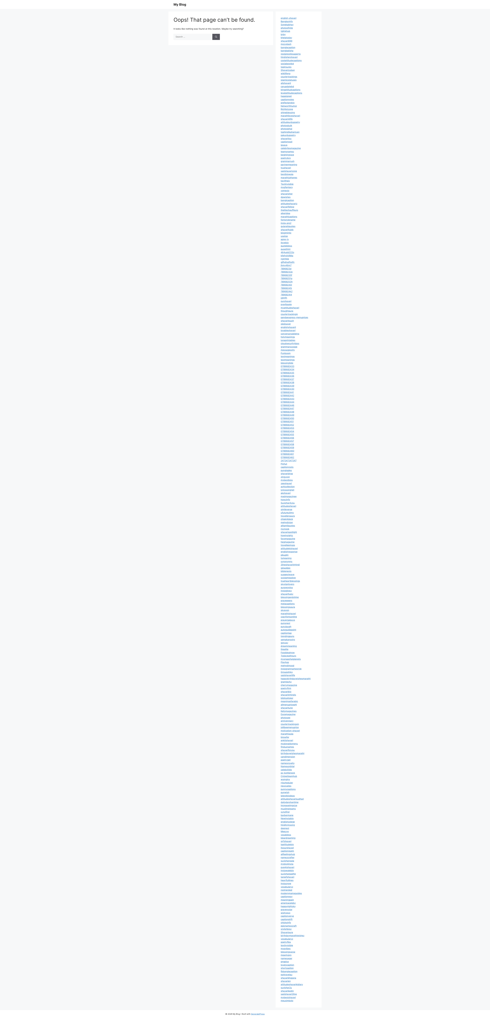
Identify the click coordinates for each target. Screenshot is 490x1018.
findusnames (287, 747)
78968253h (287, 281)
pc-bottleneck (288, 773)
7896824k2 (286, 291)
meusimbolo (287, 1000)
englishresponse (289, 551)
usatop (284, 236)
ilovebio (285, 242)
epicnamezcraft (289, 926)
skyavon (285, 610)
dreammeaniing (289, 646)
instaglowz (286, 590)
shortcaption (287, 968)
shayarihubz (287, 594)
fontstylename (288, 220)
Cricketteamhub (289, 776)
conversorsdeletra (290, 333)
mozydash (286, 44)
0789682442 (287, 395)
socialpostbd (287, 63)
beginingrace (287, 154)
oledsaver (286, 324)
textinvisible (287, 945)
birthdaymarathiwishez (292, 935)
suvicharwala (287, 861)
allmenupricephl (289, 704)
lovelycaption (287, 965)
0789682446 (287, 405)
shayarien (286, 981)
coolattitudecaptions (291, 60)
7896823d (286, 268)
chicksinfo (286, 922)
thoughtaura (287, 311)
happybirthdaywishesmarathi (296, 678)
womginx (285, 779)
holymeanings (288, 337)
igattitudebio (287, 844)
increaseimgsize (289, 805)
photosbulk (286, 125)
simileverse (286, 509)
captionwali (286, 141)
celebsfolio (286, 769)
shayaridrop (287, 473)
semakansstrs (288, 639)
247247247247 (289, 460)
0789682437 (287, 379)
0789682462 (287, 457)
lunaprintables (288, 340)
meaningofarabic (289, 701)
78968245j (286, 288)
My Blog (180, 4)
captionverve (287, 916)
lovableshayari (288, 330)
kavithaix (285, 181)
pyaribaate (286, 304)
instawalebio (287, 870)
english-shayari (288, 18)
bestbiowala (287, 174)
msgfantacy (287, 187)
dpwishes (286, 197)
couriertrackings (289, 76)
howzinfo (285, 499)
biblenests (286, 571)
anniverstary (287, 721)
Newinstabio (287, 818)
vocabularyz (287, 887)
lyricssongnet (287, 490)
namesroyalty (288, 763)
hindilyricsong (288, 825)
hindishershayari (289, 57)
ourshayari (286, 301)
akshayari (286, 493)
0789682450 (287, 418)
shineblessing (288, 112)
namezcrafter (287, 857)
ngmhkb (285, 259)
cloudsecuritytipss (290, 343)
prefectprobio (288, 102)
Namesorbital (288, 766)
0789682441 (287, 392)
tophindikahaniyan (290, 132)
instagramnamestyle (291, 669)
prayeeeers (286, 600)
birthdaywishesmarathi (292, 753)
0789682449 (287, 415)
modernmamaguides (291, 893)
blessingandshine (290, 597)
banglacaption (288, 47)
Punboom (286, 353)
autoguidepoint (288, 629)
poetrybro (286, 158)
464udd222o (287, 252)
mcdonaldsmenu (289, 743)
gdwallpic (285, 568)
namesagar (286, 958)
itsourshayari (287, 848)
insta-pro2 (286, 223)
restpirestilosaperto (291, 54)
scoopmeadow (288, 577)
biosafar (285, 737)
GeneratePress (258, 1014)
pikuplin (285, 555)
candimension (288, 756)
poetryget (286, 760)
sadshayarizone (289, 171)
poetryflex (286, 942)
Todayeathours (288, 656)
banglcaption (287, 200)
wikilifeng (285, 73)
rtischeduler (287, 782)
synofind (285, 812)
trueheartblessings (290, 581)
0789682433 (287, 366)
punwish (285, 792)
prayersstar (286, 909)
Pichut (284, 464)
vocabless (286, 835)
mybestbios (287, 480)
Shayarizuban (288, 70)
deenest (285, 828)
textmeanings (288, 356)
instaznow (286, 883)
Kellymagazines (289, 711)
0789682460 (287, 451)
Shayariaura (287, 932)
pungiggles (286, 470)
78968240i (286, 285)
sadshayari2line (289, 994)
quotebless (286, 246)
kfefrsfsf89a (287, 255)
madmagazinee (289, 496)
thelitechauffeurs (289, 210)
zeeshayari (286, 483)
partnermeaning (289, 164)
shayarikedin (287, 991)
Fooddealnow (288, 652)
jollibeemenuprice (290, 727)
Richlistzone (287, 109)
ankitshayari (287, 740)
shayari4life (287, 119)
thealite (284, 649)
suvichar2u (286, 987)
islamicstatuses (289, 80)
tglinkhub (285, 31)
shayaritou (286, 138)
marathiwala (287, 734)
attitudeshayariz (289, 203)
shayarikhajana (288, 978)
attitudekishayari (289, 548)
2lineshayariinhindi (290, 564)
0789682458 (287, 444)
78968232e (287, 272)
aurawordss (287, 587)
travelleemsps (288, 545)
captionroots (287, 467)
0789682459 (287, 447)
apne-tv (285, 239)
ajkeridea (285, 213)
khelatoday (286, 37)
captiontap (286, 633)
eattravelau (286, 974)
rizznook (285, 529)
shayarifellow (287, 207)
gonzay (284, 642)
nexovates (286, 786)
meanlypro (286, 955)
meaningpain (287, 900)
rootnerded (286, 890)
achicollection (288, 486)
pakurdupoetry (288, 135)
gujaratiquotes (288, 226)
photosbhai (286, 128)
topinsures (286, 67)
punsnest (285, 623)
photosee (285, 717)
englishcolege (288, 821)
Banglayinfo (287, 21)
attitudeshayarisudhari (292, 799)
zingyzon (285, 477)
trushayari (286, 167)
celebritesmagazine (291, 148)
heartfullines (287, 880)
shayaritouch (287, 320)
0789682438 (287, 382)
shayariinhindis (288, 695)
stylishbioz (286, 929)
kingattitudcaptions (290, 89)
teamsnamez (287, 151)
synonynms (286, 561)
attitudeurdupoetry (290, 122)
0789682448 (287, 412)
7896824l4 (286, 294)
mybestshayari (288, 997)
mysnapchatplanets (291, 659)
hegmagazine (288, 542)
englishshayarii (288, 327)
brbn (283, 34)
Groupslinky (287, 672)
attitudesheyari (288, 506)
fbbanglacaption (289, 971)
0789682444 (287, 402)
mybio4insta (287, 864)
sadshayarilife (288, 675)
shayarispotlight (289, 532)
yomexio (285, 190)
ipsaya (284, 145)
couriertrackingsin (290, 724)
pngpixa (285, 961)
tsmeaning (286, 558)
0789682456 (287, 438)
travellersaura (288, 516)
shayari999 (286, 41)
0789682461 (287, 454)
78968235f (286, 275)
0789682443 (287, 399)
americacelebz (288, 903)
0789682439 (287, 386)
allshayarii (286, 83)
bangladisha (287, 50)
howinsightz (287, 535)
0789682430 (287, 389)
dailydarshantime (289, 802)
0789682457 (287, 441)
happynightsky (288, 906)
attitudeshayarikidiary (292, 984)
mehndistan (287, 522)
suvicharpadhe (288, 874)
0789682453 (287, 428)
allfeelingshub (288, 854)
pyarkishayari (287, 867)
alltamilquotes (288, 525)
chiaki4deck (287, 519)
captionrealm (287, 851)
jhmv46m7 (286, 265)
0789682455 (287, 434)
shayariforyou (288, 750)
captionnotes (287, 99)
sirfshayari (286, 841)
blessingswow (288, 952)
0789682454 (287, 431)
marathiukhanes (289, 177)
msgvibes (286, 948)
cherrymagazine (289, 685)
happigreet (286, 96)
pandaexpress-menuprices (294, 317)
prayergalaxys (288, 620)
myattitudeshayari (290, 307)
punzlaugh (286, 626)
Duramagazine (288, 714)
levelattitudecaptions (291, 93)
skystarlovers (287, 584)
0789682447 (287, 408)
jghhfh (284, 298)
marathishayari (288, 613)
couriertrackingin (289, 314)
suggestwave (287, 574)
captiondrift (286, 919)
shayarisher (287, 194)
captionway (286, 896)
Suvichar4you (288, 503)
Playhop (285, 662)
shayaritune (287, 708)
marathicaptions (289, 216)
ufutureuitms (287, 512)
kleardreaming (288, 838)
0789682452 (287, 425)
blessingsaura (288, 607)
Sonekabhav (287, 24)
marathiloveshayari (290, 115)
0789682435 (287, 373)
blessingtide (287, 363)
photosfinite (287, 28)
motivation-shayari (290, 730)
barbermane (287, 815)
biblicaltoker (287, 698)
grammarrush (287, 161)
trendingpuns (287, 636)
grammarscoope (289, 346)
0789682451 (287, 421)
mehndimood (287, 665)
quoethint (285, 249)
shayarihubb (287, 229)
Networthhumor (289, 106)
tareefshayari (287, 877)
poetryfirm (286, 688)
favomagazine (288, 538)
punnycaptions (288, 789)
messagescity (288, 350)
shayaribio (286, 691)
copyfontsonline (289, 616)
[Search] (216, 37)
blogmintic (286, 233)
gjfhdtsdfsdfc (288, 262)
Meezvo (285, 831)
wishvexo (285, 913)
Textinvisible (287, 184)
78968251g (286, 278)
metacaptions (288, 603)
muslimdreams (288, 808)
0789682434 (287, 369)
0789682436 (287, 376)
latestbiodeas (288, 795)
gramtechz (286, 682)
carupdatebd (287, 86)
